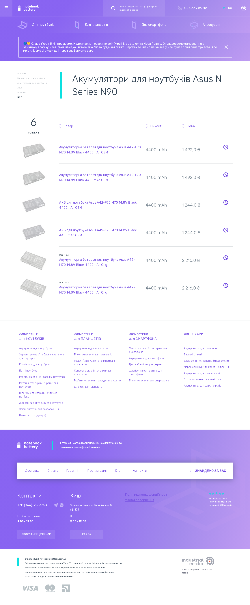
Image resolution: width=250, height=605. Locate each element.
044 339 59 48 (195, 8)
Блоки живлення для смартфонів (149, 380)
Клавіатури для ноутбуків (34, 364)
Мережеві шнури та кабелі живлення (206, 367)
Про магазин (97, 471)
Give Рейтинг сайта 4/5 (219, 493)
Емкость (156, 126)
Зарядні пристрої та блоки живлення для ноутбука (41, 356)
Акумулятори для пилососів (200, 348)
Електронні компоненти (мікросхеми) (206, 360)
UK (223, 8)
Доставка (32, 471)
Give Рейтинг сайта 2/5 (213, 493)
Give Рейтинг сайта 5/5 (223, 493)
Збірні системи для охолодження (39, 409)
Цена (191, 126)
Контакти (140, 471)
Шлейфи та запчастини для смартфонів (145, 372)
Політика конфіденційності (146, 495)
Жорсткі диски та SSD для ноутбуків (41, 402)
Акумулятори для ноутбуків (35, 348)
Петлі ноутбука (28, 370)
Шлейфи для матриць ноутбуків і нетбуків (38, 394)
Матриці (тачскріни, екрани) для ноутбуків (38, 385)
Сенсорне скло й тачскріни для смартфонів (148, 350)
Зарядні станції (193, 354)
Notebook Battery (29, 445)
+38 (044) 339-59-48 (33, 505)
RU (230, 8)
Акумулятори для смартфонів (146, 358)
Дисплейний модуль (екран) (146, 364)
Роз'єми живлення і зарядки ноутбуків (42, 376)
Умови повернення (139, 500)
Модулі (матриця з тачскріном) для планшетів (94, 362)
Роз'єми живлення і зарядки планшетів (97, 380)
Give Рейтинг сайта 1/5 (210, 493)
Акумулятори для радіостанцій (202, 373)
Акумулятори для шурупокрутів (202, 385)
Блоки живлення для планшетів (93, 354)
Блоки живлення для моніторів (202, 379)
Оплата (53, 471)
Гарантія (72, 471)
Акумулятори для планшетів (91, 348)
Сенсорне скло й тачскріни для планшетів (93, 372)
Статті (119, 471)
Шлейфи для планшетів (88, 386)
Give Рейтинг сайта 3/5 (216, 493)
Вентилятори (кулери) (32, 415)
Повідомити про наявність (225, 147)
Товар (68, 126)
